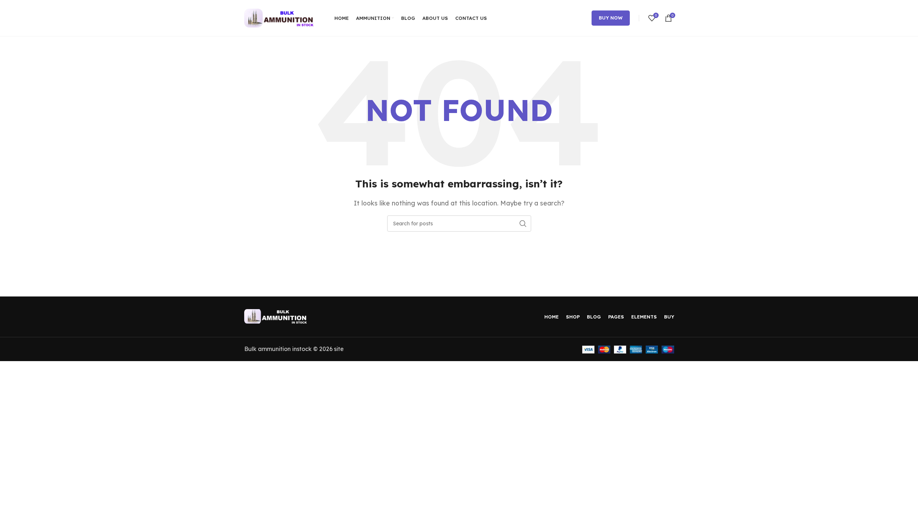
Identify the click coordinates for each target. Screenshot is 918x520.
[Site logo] (280, 17)
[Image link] (276, 315)
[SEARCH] (523, 223)
